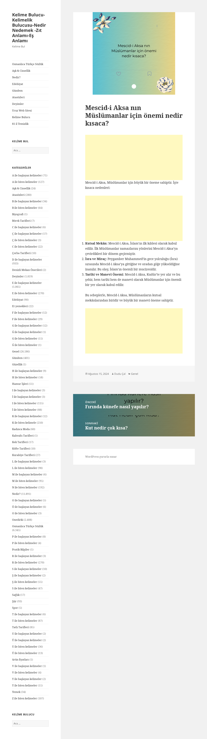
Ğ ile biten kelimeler (24, 345)
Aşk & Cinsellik (21, 70)
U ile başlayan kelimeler (27, 633)
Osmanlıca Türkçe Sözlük (27, 64)
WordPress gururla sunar (101, 456)
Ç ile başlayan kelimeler (27, 233)
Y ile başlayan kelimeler (27, 679)
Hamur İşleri (20, 384)
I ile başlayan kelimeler (26, 390)
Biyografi (17, 214)
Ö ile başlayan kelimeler (27, 507)
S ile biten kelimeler (24, 588)
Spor (15, 608)
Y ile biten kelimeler (24, 685)
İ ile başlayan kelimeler (26, 397)
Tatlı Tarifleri (20, 627)
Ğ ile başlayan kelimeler (27, 332)
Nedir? (16, 77)
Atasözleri (18, 97)
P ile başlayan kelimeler (27, 536)
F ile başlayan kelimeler (27, 312)
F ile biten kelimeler (24, 319)
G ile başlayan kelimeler (27, 325)
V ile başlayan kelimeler (27, 666)
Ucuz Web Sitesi (22, 110)
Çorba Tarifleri (21, 253)
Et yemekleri (20, 306)
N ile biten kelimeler (25, 487)
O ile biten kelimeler (25, 513)
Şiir (14, 601)
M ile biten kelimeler (25, 481)
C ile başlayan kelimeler (27, 227)
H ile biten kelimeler (25, 377)
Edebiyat (17, 84)
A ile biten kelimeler (24, 182)
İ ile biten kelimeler (24, 409)
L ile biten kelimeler (24, 468)
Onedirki (17, 520)
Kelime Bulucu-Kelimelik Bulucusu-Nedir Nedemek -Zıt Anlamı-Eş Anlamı (29, 28)
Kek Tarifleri (20, 442)
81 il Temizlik (20, 124)
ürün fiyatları (20, 659)
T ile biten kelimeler (24, 620)
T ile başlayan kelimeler (27, 614)
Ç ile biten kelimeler (24, 240)
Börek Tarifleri (21, 220)
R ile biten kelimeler (24, 562)
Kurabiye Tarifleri (23, 455)
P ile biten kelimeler (24, 543)
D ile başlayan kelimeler (27, 259)
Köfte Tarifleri (21, 448)
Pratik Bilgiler (20, 549)
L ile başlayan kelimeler (27, 461)
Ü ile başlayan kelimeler (27, 640)
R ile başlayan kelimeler (27, 556)
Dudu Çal (119, 374)
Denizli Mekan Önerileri (27, 270)
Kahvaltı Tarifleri (23, 435)
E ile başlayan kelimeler (27, 283)
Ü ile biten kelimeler (24, 653)
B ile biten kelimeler (24, 208)
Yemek (16, 692)
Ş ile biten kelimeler (24, 582)
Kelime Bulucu (21, 117)
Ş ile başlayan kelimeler (27, 575)
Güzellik (17, 364)
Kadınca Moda (21, 429)
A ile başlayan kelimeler (27, 175)
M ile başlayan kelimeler (27, 474)
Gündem (17, 90)
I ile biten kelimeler (24, 403)
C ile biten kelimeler (24, 246)
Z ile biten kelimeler (24, 698)
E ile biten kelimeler (24, 293)
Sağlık (16, 595)
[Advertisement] (134, 157)
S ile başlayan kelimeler (27, 569)
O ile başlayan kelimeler (27, 500)
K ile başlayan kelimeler (27, 416)
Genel (15, 351)
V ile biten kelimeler (24, 672)
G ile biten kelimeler (24, 338)
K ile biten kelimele (24, 422)
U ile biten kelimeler (24, 646)
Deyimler (18, 104)
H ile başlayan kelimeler (27, 371)
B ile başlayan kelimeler (27, 201)
